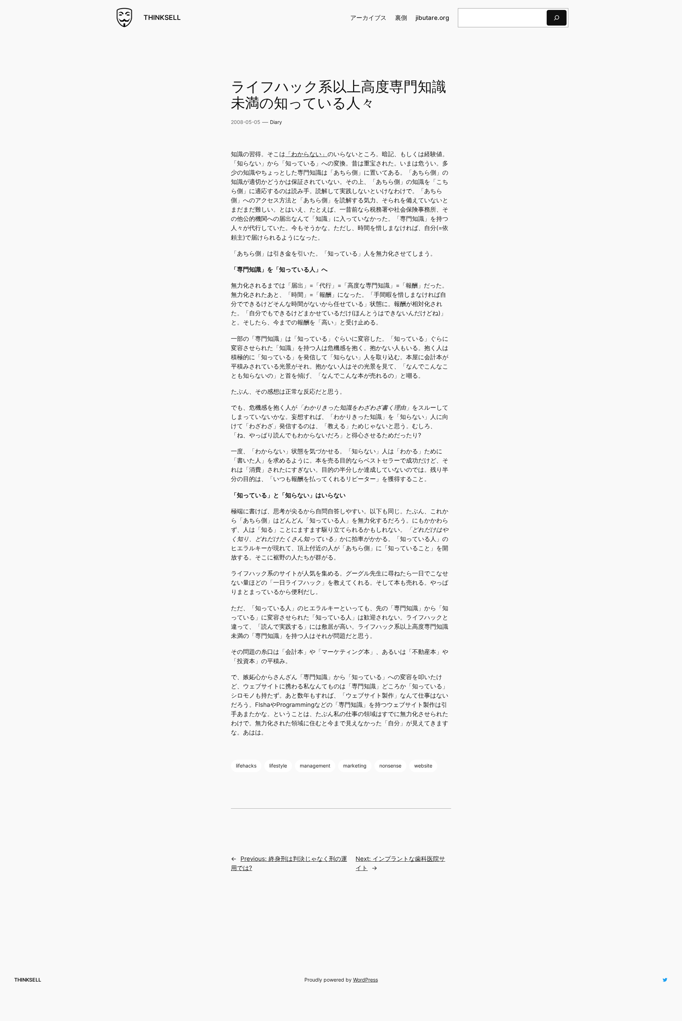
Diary (276, 122)
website (423, 766)
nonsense (390, 766)
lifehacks (246, 766)
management (315, 766)
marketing (355, 766)
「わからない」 (306, 154)
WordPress (365, 980)
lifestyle (278, 766)
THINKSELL (162, 17)
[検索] (557, 17)
